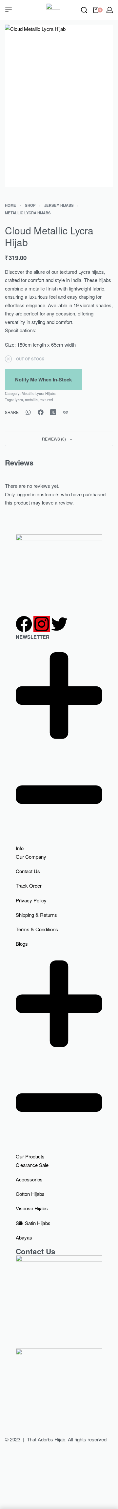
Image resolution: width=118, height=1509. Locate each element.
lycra (19, 399)
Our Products (30, 1156)
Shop (30, 205)
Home (10, 205)
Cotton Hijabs (30, 1193)
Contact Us (28, 871)
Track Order (29, 885)
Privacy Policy (31, 900)
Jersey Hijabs (59, 205)
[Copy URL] (66, 412)
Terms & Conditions (37, 929)
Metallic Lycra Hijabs (28, 212)
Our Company (31, 856)
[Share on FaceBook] (41, 412)
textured (46, 399)
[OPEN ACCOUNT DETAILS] (109, 10)
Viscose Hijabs (32, 1208)
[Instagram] (41, 624)
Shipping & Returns (36, 914)
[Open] (8, 9)
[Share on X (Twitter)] (53, 412)
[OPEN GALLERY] (59, 106)
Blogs (22, 943)
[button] (59, 439)
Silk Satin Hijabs (33, 1222)
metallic (31, 399)
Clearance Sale (32, 1164)
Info (20, 848)
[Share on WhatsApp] (28, 412)
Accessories (29, 1179)
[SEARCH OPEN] (84, 10)
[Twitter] (59, 624)
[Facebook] (24, 624)
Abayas (24, 1237)
